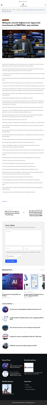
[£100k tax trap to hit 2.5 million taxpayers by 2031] (5, 346)
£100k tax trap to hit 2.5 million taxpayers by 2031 (23, 345)
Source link (4, 201)
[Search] (45, 5)
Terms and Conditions (30, 389)
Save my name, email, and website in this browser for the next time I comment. (23, 252)
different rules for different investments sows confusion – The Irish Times (12, 213)
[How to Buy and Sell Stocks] (6, 388)
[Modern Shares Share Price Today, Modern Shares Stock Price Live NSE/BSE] (28, 367)
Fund (3, 292)
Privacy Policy (28, 387)
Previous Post (9, 210)
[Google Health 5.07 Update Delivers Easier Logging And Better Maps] (5, 319)
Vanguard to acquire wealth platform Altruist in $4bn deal (25, 336)
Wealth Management (28, 292)
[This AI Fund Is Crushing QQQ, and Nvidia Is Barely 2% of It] (5, 309)
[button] (41, 270)
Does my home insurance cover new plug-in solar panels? (25, 327)
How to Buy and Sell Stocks (8, 394)
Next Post (38, 209)
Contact (27, 384)
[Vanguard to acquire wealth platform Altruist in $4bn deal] (5, 337)
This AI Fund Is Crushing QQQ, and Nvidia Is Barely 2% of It (25, 309)
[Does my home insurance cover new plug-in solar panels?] (5, 328)
